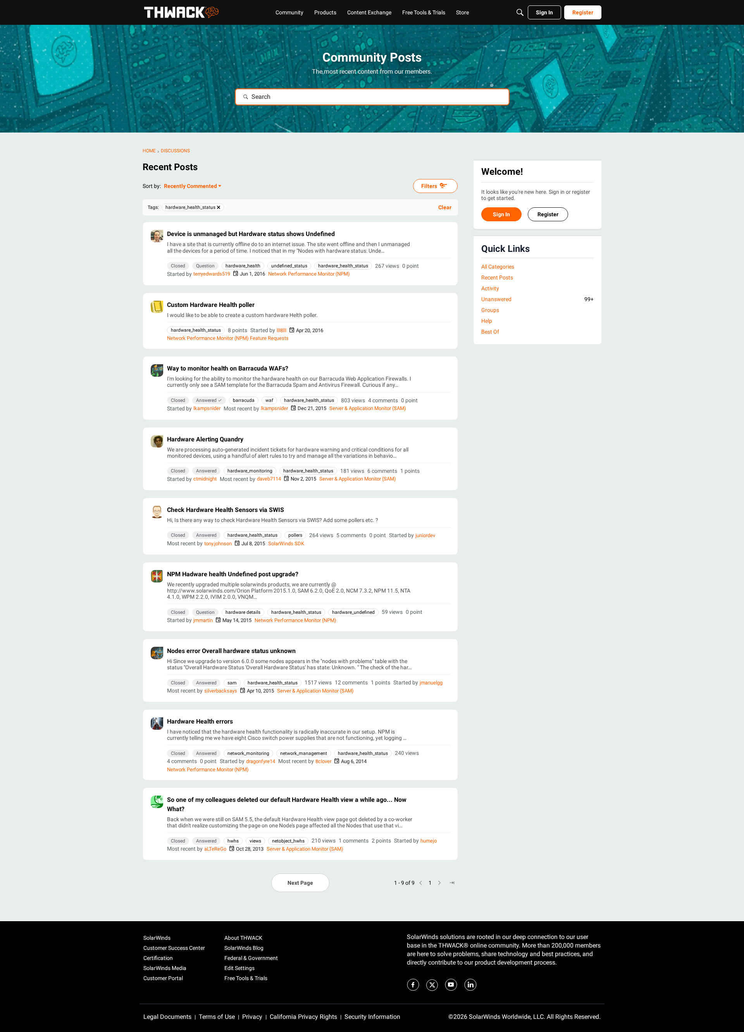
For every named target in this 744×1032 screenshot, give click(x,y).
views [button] (255, 841)
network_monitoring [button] (248, 753)
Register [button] (547, 215)
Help (486, 321)
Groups (490, 310)
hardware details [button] (243, 612)
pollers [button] (295, 535)
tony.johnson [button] (218, 543)
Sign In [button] (501, 215)
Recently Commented (190, 186)
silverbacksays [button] (220, 691)
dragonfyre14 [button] (260, 761)
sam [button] (232, 683)
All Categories (497, 267)
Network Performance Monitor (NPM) (309, 274)
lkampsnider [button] (206, 408)
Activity (490, 288)
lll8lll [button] (281, 330)
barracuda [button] (244, 400)
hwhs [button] (233, 841)
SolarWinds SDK (286, 543)
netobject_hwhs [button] (288, 841)
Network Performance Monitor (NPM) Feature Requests (228, 338)
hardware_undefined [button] (353, 612)
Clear (444, 207)
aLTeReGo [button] (215, 849)
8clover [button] (323, 761)
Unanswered (537, 299)
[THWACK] (181, 12)
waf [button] (269, 400)
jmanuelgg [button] (431, 683)
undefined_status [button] (289, 266)
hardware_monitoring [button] (249, 471)
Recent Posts (497, 277)
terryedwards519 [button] (211, 274)
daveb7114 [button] (269, 479)
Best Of (490, 332)
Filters (429, 186)
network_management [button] (303, 753)
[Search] (520, 12)
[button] (157, 236)
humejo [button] (428, 841)
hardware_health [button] (243, 266)
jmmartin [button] (203, 620)
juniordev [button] (425, 535)
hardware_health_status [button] (343, 266)
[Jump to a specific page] (452, 883)
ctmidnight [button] (205, 479)
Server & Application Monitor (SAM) (367, 408)
